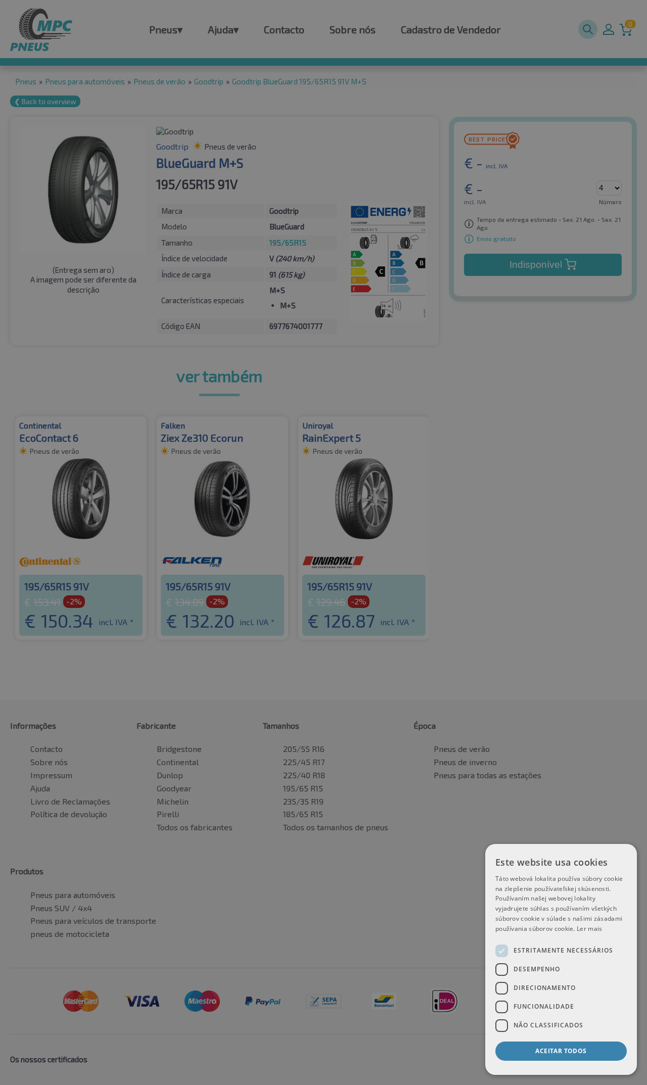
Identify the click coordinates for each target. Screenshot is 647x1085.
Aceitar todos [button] (560, 1051)
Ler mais (589, 928)
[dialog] (561, 959)
